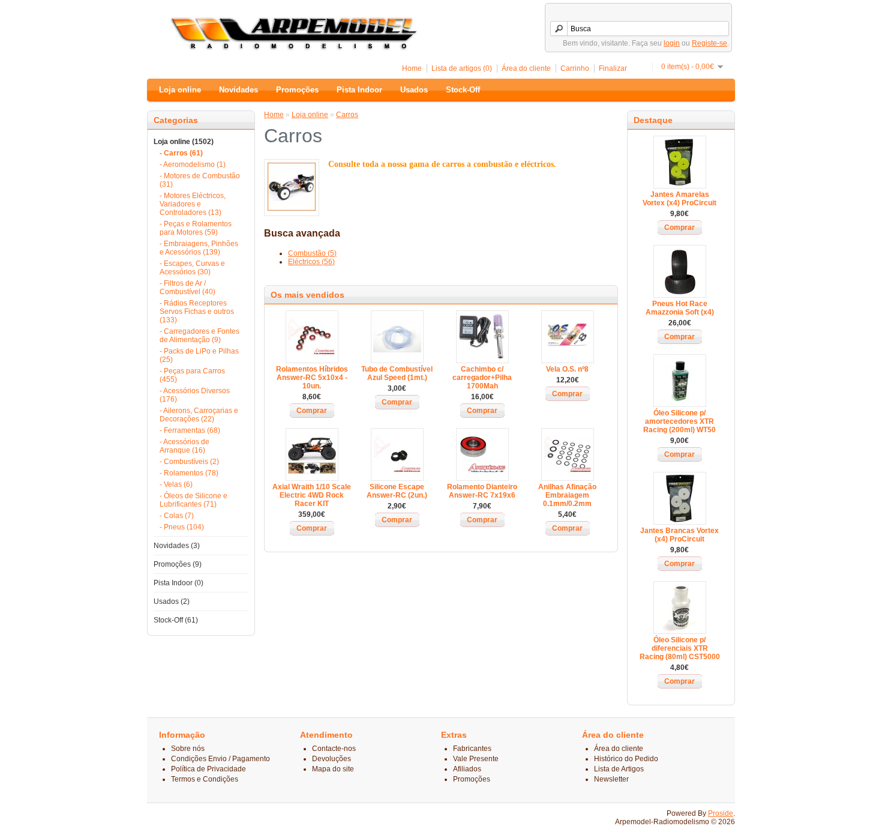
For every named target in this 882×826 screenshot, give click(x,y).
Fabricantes (472, 748)
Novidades (238, 89)
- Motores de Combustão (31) (200, 180)
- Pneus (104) (182, 527)
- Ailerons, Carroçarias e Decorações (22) (199, 414)
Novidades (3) (177, 545)
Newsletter (611, 779)
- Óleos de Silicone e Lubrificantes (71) (193, 500)
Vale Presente (476, 759)
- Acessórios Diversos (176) (195, 395)
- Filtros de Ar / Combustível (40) (187, 287)
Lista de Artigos (619, 769)
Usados (414, 89)
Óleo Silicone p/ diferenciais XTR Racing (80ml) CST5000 (680, 648)
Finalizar (613, 68)
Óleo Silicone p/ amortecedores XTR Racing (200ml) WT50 (679, 421)
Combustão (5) (312, 253)
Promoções (297, 89)
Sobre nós (188, 748)
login (672, 43)
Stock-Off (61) (176, 620)
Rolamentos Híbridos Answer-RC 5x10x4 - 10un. (312, 377)
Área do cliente (526, 68)
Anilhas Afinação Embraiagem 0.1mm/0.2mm (567, 495)
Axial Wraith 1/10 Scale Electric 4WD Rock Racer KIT (311, 495)
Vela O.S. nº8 (567, 369)
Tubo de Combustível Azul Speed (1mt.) (397, 373)
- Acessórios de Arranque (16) (184, 446)
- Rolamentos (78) (189, 473)
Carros (347, 114)
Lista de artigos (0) (461, 68)
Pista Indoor (359, 89)
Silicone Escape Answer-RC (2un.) (397, 491)
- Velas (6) (176, 484)
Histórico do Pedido (626, 759)
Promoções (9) (178, 564)
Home (412, 68)
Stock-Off (463, 89)
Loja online (180, 89)
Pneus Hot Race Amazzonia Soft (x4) (680, 308)
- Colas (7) (177, 515)
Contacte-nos (334, 748)
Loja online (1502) (184, 141)
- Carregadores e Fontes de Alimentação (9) (199, 335)
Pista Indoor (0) (178, 583)
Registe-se (709, 43)
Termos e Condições (204, 779)
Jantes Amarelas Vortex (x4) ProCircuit (679, 198)
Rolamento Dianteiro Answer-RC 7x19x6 (482, 491)
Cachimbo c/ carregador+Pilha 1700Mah (482, 377)
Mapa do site (333, 769)
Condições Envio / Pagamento (220, 759)
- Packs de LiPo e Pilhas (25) (199, 355)
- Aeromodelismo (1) (193, 164)
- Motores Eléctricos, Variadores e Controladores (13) (193, 204)
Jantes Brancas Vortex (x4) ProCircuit (679, 534)
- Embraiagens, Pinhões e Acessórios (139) (199, 248)
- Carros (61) (181, 153)
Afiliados (467, 769)
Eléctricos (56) (311, 262)
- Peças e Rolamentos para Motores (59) (196, 228)
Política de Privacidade (208, 769)
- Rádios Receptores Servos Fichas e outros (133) (197, 311)
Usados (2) (172, 601)
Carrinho (574, 68)
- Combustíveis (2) (189, 461)
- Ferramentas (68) (190, 430)
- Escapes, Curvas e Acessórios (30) (192, 267)
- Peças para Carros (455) (192, 375)
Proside (720, 813)
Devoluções (331, 759)
